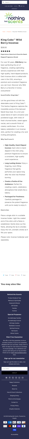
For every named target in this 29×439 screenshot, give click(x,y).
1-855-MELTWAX (9, 6)
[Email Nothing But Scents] (23, 378)
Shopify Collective (14, 409)
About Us (14, 389)
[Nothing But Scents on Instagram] (16, 378)
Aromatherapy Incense (14, 320)
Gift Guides (14, 305)
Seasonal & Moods (14, 303)
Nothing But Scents (13, 416)
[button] (6, 51)
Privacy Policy (15, 405)
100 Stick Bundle (7, 248)
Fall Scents (14, 330)
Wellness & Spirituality (14, 300)
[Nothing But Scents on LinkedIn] (19, 378)
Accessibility (14, 434)
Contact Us (14, 402)
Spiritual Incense (14, 328)
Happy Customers (14, 382)
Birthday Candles (14, 323)
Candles (14, 308)
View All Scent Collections (14, 392)
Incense (14, 310)
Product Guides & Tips (14, 298)
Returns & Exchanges (14, 399)
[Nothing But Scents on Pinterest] (10, 378)
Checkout (14, 8)
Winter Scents (14, 333)
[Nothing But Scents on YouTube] (6, 378)
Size (2, 245)
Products (9, 31)
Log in (15, 6)
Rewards (14, 385)
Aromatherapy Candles (14, 318)
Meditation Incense (14, 325)
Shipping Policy (14, 395)
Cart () (22, 6)
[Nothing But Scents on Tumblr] (13, 378)
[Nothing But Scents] (14, 18)
